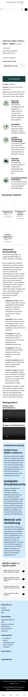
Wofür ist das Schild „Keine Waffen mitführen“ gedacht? (12, 571)
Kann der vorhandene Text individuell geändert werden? (12, 587)
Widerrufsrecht (5, 626)
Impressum (4, 631)
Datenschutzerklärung (7, 620)
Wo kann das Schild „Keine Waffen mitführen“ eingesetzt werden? (12, 579)
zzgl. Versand (6, 48)
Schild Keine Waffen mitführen (16, 94)
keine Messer (9, 92)
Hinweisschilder (18, 87)
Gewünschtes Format (9, 61)
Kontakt (3, 608)
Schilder (11, 87)
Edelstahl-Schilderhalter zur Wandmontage (8, 236)
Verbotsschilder (7, 89)
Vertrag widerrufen (6, 628)
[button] (22, 9)
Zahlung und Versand (7, 624)
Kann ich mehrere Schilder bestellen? (11, 594)
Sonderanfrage (5, 610)
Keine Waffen (16, 92)
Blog (2, 612)
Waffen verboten (20, 96)
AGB (2, 622)
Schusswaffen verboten (9, 96)
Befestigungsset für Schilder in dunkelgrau (20, 213)
